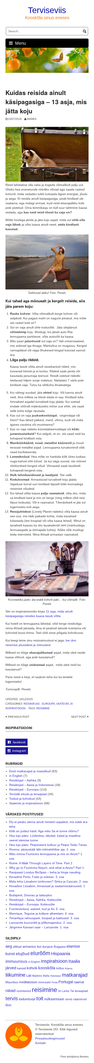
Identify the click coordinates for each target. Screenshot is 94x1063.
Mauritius (11, 982)
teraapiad (81, 991)
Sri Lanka (63, 991)
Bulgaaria (60, 946)
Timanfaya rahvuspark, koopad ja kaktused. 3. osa (44, 918)
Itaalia (74, 961)
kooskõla (46, 968)
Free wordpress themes (75, 1056)
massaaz (55, 975)
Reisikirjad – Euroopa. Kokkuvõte (32, 904)
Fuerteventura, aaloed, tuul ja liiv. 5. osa (36, 909)
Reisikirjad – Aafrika (22, 780)
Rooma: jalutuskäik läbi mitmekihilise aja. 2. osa (42, 849)
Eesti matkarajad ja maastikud (30, 771)
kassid (21, 968)
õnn (8, 1005)
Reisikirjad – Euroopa (24, 789)
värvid (68, 999)
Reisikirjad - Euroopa (39, 703)
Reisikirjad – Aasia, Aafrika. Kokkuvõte (35, 899)
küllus (60, 968)
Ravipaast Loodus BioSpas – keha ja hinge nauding (44, 872)
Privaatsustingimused (50, 1038)
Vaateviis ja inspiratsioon (26, 803)
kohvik (32, 968)
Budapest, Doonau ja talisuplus (30, 895)
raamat (79, 982)
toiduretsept (27, 999)
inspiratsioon (54, 961)
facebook (19, 742)
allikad (17, 946)
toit (39, 998)
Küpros (69, 968)
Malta (46, 975)
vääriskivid (80, 999)
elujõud (23, 953)
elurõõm (40, 953)
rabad (10, 990)
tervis (11, 998)
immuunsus (16, 961)
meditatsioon (28, 982)
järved (10, 968)
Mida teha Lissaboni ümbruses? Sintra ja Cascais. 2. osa (48, 881)
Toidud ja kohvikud (22, 798)
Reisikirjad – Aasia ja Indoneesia (31, 785)
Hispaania (60, 953)
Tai (72, 991)
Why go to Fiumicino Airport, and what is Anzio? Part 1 (46, 867)
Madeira (37, 975)
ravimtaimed (23, 991)
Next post (78, 716)
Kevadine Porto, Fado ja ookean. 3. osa (36, 877)
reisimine (43, 708)
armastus (29, 946)
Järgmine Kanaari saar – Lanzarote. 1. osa (38, 927)
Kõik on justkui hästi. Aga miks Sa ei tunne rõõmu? (44, 831)
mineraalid (44, 982)
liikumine (15, 975)
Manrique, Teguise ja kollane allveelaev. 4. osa (41, 913)
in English (16, 775)
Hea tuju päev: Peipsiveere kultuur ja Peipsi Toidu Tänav (48, 845)
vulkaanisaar (54, 999)
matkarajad (74, 975)
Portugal (65, 982)
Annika (32, 119)
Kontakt (40, 1043)
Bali (39, 946)
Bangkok (47, 946)
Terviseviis (47, 10)
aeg (8, 946)
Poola (54, 982)
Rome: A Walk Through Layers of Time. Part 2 (40, 863)
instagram (19, 750)
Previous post (18, 716)
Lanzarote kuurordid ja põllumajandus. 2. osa (40, 922)
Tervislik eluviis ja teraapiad (28, 794)
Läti (28, 975)
